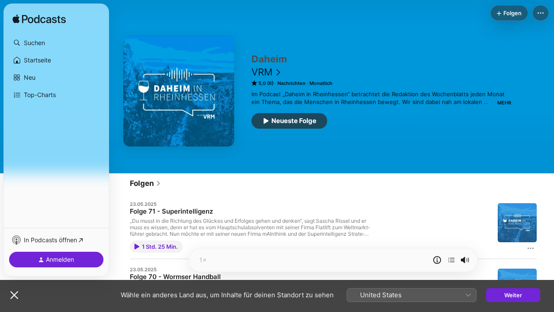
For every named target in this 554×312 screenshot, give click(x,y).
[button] (56, 43)
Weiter (513, 295)
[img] (39, 19)
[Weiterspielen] (451, 260)
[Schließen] (14, 295)
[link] (145, 183)
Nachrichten (291, 83)
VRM (262, 72)
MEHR (504, 103)
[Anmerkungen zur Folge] (437, 260)
